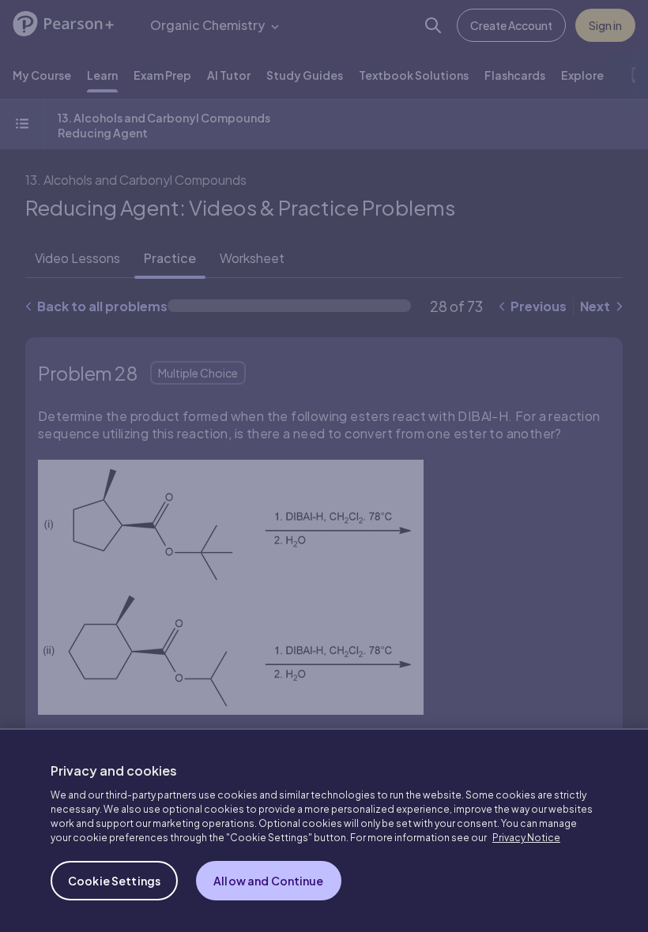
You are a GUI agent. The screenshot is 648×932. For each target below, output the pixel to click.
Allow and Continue (268, 881)
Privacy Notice (526, 838)
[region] (324, 830)
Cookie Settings (114, 881)
